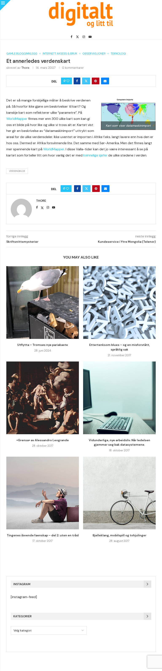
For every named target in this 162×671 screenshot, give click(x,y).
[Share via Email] (105, 81)
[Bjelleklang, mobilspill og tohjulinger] (119, 493)
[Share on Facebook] (77, 81)
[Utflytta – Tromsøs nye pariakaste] (42, 302)
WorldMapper (16, 118)
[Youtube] (90, 36)
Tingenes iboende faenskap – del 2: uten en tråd (43, 535)
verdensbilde (17, 171)
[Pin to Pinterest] (95, 81)
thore (25, 68)
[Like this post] (67, 81)
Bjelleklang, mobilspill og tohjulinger (119, 535)
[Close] (5, 5)
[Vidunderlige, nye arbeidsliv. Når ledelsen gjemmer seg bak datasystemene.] (119, 398)
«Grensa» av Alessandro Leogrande (42, 440)
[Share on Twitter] (86, 81)
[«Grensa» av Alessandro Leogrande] (42, 398)
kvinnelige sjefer (95, 155)
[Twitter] (77, 36)
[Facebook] (71, 36)
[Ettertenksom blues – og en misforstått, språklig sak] (119, 302)
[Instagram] (83, 36)
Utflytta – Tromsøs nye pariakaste (42, 345)
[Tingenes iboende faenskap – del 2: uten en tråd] (42, 493)
